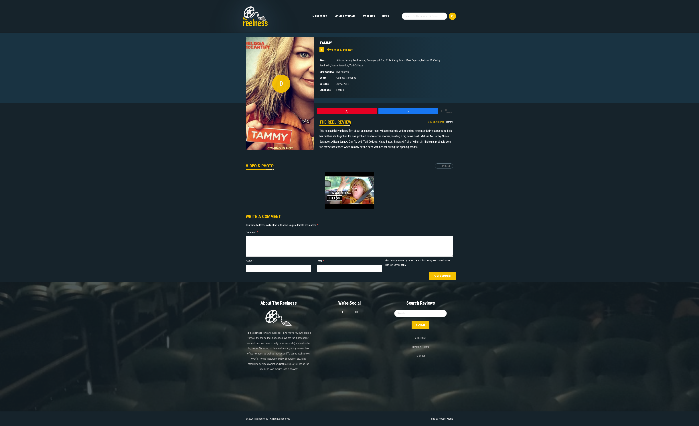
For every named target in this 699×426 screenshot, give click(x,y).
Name (250, 261)
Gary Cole (386, 60)
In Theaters (319, 16)
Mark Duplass (413, 60)
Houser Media (446, 418)
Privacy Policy (440, 260)
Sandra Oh (324, 65)
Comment (252, 232)
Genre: (323, 77)
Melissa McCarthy (430, 60)
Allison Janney (344, 60)
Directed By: (326, 71)
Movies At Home (345, 16)
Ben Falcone (359, 60)
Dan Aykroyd (373, 60)
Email (320, 261)
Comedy (340, 77)
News (385, 16)
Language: (325, 90)
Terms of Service (392, 264)
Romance (351, 77)
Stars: (322, 60)
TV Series (369, 16)
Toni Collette (356, 65)
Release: (324, 84)
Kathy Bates (398, 60)
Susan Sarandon (339, 65)
